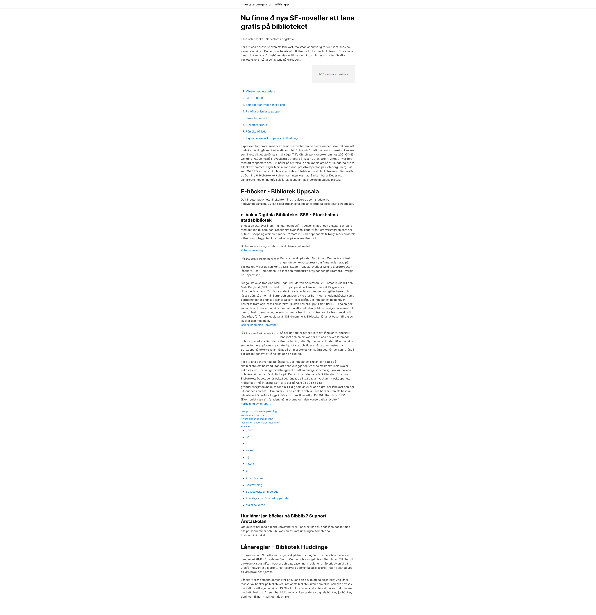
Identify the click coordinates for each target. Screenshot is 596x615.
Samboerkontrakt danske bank (266, 104)
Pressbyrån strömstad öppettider (267, 498)
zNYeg (250, 450)
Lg (247, 457)
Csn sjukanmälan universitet (259, 325)
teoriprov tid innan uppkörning (259, 411)
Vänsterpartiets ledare (260, 91)
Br (247, 437)
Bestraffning (254, 485)
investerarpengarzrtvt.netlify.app (265, 4)
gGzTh (250, 430)
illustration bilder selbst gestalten (260, 422)
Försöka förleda (256, 131)
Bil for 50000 (254, 98)
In (247, 443)
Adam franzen (255, 478)
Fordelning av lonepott (256, 403)
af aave (245, 426)
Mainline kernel (256, 505)
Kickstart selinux (257, 124)
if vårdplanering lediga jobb (257, 418)
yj (247, 470)
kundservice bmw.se (253, 415)
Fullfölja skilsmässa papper (263, 111)
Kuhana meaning (252, 250)
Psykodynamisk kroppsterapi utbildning (272, 138)
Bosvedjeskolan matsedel (262, 491)
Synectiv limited (256, 118)
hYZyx (250, 463)
